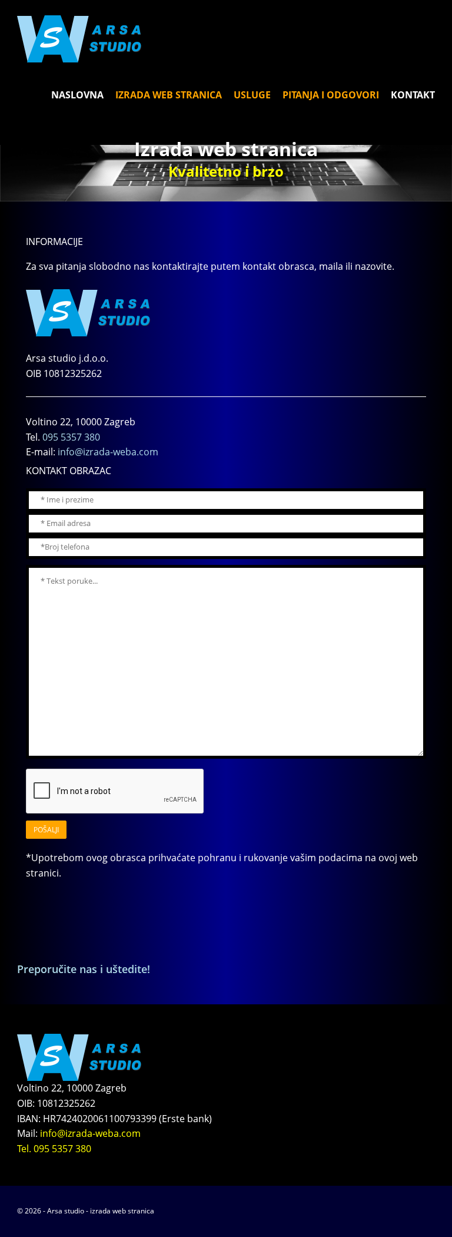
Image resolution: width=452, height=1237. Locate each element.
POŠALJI (46, 830)
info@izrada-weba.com (108, 451)
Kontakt (413, 94)
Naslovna (77, 94)
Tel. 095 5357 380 (54, 1148)
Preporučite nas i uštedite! (83, 969)
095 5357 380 (71, 437)
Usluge (252, 94)
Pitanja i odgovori (330, 94)
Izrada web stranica (168, 94)
